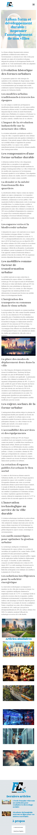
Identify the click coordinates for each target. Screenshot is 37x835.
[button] (33, 4)
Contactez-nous (18, 827)
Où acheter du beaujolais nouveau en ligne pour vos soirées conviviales (23, 814)
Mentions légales (18, 831)
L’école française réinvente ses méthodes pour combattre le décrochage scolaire (24, 804)
